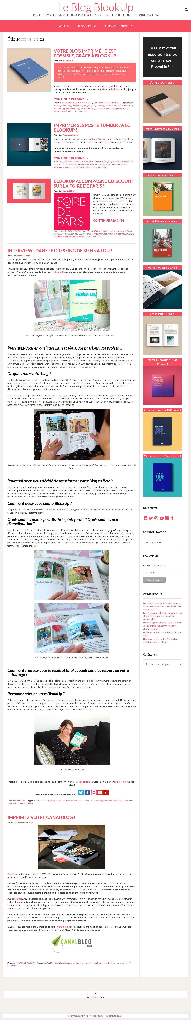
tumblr (81, 167)
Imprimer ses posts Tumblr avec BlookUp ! (92, 127)
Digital (88, 234)
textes (75, 167)
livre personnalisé (85, 164)
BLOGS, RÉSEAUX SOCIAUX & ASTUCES (76, 102)
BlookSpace (98, 102)
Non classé (103, 231)
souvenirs (57, 111)
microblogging (99, 164)
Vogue (95, 997)
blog (70, 105)
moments (106, 963)
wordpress (66, 111)
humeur (96, 800)
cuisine (86, 800)
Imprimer (111, 234)
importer (84, 963)
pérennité (116, 164)
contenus (109, 105)
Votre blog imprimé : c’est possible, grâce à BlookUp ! (86, 53)
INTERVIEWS (20, 800)
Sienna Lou (60, 272)
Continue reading (71, 100)
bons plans (78, 800)
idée (105, 234)
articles (64, 105)
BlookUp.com (87, 26)
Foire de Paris (97, 234)
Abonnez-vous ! (154, 580)
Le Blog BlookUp (95, 6)
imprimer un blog (73, 108)
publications (59, 167)
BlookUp (38, 259)
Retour (81, 236)
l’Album (115, 89)
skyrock (126, 108)
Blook (129, 231)
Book (63, 234)
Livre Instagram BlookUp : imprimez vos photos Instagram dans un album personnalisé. (162, 616)
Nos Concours (96, 1016)
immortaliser (118, 161)
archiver (57, 105)
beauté (43, 800)
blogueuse (55, 800)
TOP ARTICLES (87, 161)
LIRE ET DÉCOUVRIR (111, 102)
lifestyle (120, 800)
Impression (128, 105)
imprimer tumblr (60, 164)
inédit (70, 164)
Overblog (90, 108)
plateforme (117, 108)
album (130, 102)
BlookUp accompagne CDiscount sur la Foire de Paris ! (94, 183)
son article (84, 781)
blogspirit (83, 105)
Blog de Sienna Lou (19, 357)
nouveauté (58, 236)
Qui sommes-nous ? (113, 1016)
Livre (104, 89)
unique (87, 167)
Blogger (76, 105)
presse (75, 236)
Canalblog (100, 105)
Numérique (67, 236)
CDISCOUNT (80, 234)
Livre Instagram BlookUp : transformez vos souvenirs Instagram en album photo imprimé (162, 625)
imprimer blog (59, 108)
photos (109, 108)
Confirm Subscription (78, 1016)
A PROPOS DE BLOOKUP (118, 26)
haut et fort (118, 105)
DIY (91, 800)
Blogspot (92, 105)
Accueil (64, 26)
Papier (108, 164)
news (132, 234)
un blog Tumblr (97, 139)
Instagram (120, 234)
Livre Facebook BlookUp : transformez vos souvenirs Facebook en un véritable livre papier (162, 606)
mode (131, 800)
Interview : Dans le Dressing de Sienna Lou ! (59, 250)
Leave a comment (80, 111)
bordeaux (70, 234)
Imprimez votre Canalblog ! (41, 817)
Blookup (57, 234)
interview (112, 800)
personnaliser (99, 108)
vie (126, 963)
